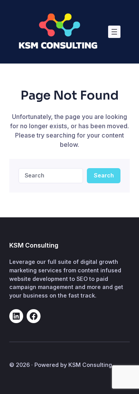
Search (104, 175)
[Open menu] (114, 32)
